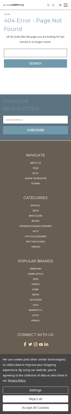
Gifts (35, 231)
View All (35, 320)
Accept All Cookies (35, 407)
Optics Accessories (35, 236)
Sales (36, 210)
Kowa (35, 289)
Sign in (29, 178)
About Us (35, 162)
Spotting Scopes (35, 241)
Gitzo (35, 315)
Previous (6, 410)
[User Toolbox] (53, 5)
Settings (35, 390)
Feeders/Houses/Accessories (35, 226)
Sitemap (35, 183)
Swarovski (35, 268)
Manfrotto (35, 310)
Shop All (35, 205)
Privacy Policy (16, 380)
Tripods (35, 246)
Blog (35, 173)
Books (35, 220)
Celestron (36, 299)
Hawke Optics (35, 273)
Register (41, 178)
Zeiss (35, 278)
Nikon (35, 294)
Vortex (35, 284)
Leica (35, 304)
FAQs (35, 167)
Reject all (35, 399)
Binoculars (35, 215)
